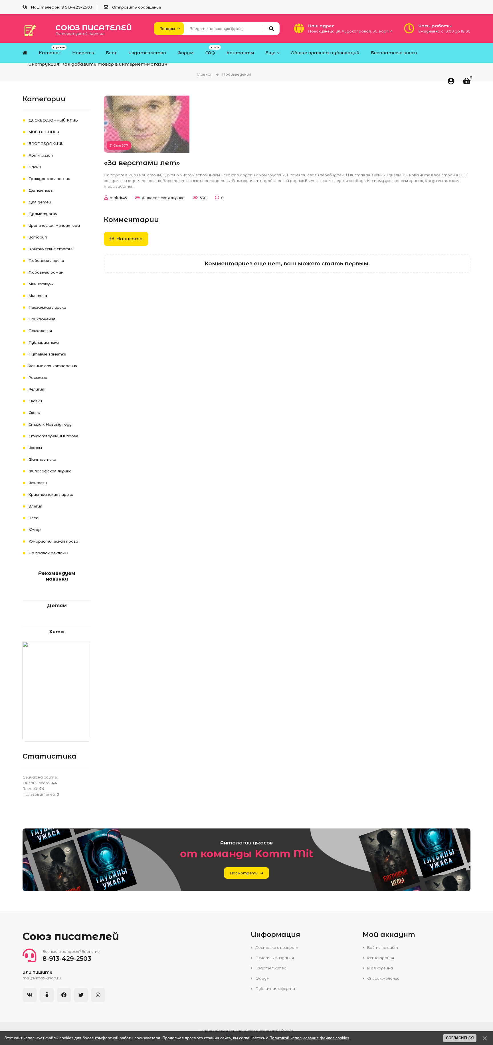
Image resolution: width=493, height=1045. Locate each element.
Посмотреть (244, 873)
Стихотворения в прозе (53, 436)
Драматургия (43, 213)
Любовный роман (46, 272)
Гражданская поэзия (49, 178)
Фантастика (42, 459)
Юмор (35, 529)
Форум (261, 978)
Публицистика (44, 342)
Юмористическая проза (53, 541)
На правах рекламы (48, 553)
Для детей (40, 202)
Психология (40, 330)
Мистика (38, 295)
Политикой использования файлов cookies (309, 1038)
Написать (128, 238)
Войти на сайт (382, 947)
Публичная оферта (274, 988)
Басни (35, 167)
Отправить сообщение (136, 7)
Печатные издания (274, 957)
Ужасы (35, 447)
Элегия (35, 506)
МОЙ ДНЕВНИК (44, 132)
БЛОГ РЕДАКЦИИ (46, 143)
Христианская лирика (51, 494)
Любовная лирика (46, 260)
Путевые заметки (47, 354)
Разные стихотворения (53, 365)
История (38, 237)
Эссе (33, 518)
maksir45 (118, 197)
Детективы (41, 190)
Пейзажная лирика (47, 307)
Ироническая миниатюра (54, 225)
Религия (36, 389)
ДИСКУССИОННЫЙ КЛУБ (53, 120)
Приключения (42, 319)
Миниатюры (41, 284)
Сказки (35, 401)
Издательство (270, 968)
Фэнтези (38, 482)
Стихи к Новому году (50, 424)
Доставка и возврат (276, 947)
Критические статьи (51, 248)
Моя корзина (379, 968)
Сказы (35, 412)
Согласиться (460, 1038)
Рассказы (38, 377)
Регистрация (380, 957)
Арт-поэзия (41, 155)
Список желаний (382, 978)
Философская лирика (163, 197)
